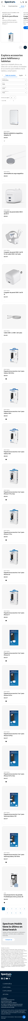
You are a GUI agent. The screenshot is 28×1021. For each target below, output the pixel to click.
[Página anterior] (10, 100)
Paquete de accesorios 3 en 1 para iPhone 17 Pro (14, 533)
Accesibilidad (4, 998)
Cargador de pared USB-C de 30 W (13, 293)
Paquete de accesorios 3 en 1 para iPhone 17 (14, 614)
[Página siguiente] (13, 100)
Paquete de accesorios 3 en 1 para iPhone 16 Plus (14, 734)
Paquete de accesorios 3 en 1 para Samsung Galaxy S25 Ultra (14, 855)
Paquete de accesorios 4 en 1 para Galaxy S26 (14, 452)
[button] (14, 983)
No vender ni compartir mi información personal (11, 1004)
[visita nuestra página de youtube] (7, 978)
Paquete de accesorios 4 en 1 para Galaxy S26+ (14, 412)
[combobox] (14, 80)
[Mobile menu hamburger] (2, 2)
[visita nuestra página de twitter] (9, 978)
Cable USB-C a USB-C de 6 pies (13, 333)
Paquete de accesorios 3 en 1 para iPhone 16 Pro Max (14, 775)
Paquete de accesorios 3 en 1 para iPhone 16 (14, 654)
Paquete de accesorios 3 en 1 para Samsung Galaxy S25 (14, 815)
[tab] (10, 75)
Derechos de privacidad (6, 1001)
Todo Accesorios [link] (10, 75)
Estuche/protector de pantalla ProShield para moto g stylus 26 (13, 896)
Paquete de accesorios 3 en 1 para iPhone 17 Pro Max (14, 493)
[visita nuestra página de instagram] (4, 978)
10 (20, 913)
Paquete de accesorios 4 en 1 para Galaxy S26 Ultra (14, 372)
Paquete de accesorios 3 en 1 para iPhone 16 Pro (14, 694)
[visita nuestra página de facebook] (2, 978)
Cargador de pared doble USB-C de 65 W (13, 213)
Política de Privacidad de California (9, 1002)
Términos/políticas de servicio (7, 999)
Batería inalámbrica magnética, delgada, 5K (13, 134)
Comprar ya (8, 939)
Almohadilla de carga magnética (13, 173)
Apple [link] (21, 75)
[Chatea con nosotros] (24, 1017)
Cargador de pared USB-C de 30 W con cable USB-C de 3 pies (13, 253)
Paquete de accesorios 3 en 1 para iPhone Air (14, 573)
